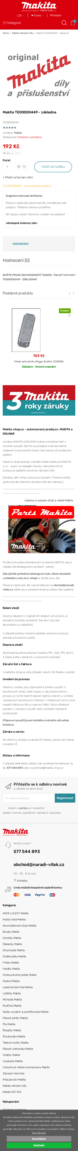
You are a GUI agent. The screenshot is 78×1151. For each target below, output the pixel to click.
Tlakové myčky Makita (15, 1042)
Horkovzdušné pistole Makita (19, 975)
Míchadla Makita (12, 999)
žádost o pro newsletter (26, 808)
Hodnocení (20, 243)
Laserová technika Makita (17, 987)
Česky (37, 15)
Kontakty (22, 880)
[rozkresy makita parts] (41, 529)
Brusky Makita (11, 931)
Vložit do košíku (53, 167)
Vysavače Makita (13, 1061)
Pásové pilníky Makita (15, 1018)
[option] (39, 341)
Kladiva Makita (11, 981)
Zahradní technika (13, 1073)
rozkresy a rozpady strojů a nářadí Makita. (48, 500)
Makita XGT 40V (12, 1092)
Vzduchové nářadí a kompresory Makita (26, 1067)
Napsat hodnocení (64, 274)
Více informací (39, 1133)
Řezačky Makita (12, 1030)
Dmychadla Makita (14, 950)
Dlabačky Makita (12, 944)
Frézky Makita (11, 962)
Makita (18, 132)
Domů (6, 33)
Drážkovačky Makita (14, 956)
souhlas (23, 808)
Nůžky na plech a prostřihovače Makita (25, 1011)
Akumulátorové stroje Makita (19, 925)
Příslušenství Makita (14, 1079)
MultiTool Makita (12, 1005)
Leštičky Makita (12, 993)
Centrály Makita (12, 938)
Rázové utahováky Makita (18, 1048)
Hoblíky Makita (11, 968)
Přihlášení (55, 15)
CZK (20, 15)
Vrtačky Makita (11, 1055)
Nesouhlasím (39, 1138)
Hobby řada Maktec (14, 919)
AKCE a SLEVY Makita (15, 913)
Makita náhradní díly (22, 33)
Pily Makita (9, 1024)
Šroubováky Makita (14, 1036)
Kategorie (14, 23)
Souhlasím (39, 1145)
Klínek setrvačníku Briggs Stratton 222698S (38, 361)
